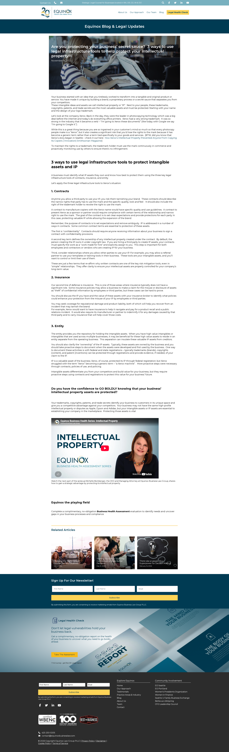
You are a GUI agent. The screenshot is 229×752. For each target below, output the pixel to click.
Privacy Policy (88, 741)
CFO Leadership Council (166, 704)
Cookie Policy (44, 743)
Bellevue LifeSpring (164, 701)
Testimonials (123, 692)
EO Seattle (160, 685)
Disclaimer (101, 741)
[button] (64, 654)
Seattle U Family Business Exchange (172, 698)
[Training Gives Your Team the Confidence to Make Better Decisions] (114, 552)
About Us (122, 12)
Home (120, 685)
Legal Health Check (178, 12)
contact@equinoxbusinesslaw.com (58, 736)
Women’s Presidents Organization (171, 692)
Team (119, 704)
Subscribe (114, 597)
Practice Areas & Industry (129, 695)
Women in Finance (164, 695)
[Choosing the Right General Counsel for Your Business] (71, 552)
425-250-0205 (48, 733)
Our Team (151, 12)
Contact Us (45, 3)
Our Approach (137, 12)
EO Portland (161, 689)
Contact (121, 707)
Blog (161, 12)
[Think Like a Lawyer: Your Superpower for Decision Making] (157, 552)
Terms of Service (60, 743)
